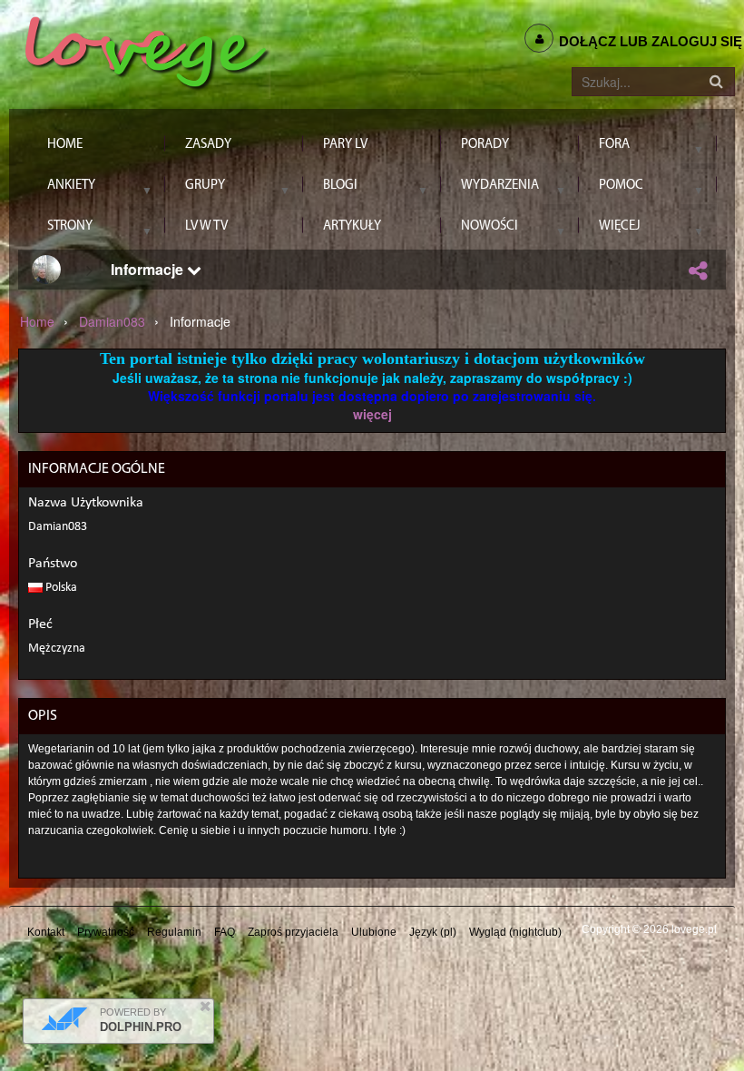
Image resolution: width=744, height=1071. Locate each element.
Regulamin (174, 932)
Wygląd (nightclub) (515, 932)
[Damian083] (46, 269)
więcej (372, 414)
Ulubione (373, 932)
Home (37, 321)
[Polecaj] (697, 270)
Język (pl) (432, 932)
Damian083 (112, 321)
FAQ (224, 932)
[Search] (716, 81)
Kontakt (45, 932)
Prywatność (105, 932)
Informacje (149, 269)
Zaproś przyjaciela (293, 932)
